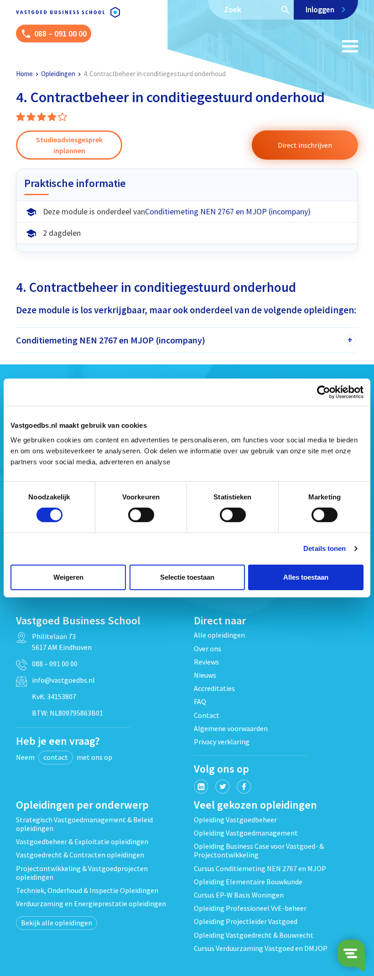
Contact (206, 715)
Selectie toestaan (187, 577)
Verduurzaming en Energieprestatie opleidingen (91, 903)
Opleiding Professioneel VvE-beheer (250, 908)
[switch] (141, 515)
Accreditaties (214, 688)
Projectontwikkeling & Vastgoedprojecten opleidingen (82, 873)
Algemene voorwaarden (231, 728)
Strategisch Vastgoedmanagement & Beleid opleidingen (84, 824)
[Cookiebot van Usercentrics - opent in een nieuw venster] (324, 392)
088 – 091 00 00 (55, 663)
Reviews (206, 661)
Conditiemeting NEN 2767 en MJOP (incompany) (228, 211)
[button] (305, 145)
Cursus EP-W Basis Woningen (239, 894)
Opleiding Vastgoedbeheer (235, 819)
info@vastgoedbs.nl (63, 680)
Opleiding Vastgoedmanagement (246, 832)
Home (24, 73)
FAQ (200, 701)
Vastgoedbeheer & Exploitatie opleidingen (82, 841)
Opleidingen (58, 73)
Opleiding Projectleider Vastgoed (245, 921)
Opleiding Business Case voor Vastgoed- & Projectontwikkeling (259, 850)
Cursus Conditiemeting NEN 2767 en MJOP (260, 868)
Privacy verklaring (221, 741)
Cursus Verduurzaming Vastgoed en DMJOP (260, 948)
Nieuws (205, 675)
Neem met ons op (64, 757)
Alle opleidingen (219, 634)
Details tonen (324, 548)
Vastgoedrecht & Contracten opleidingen (80, 854)
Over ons (207, 648)
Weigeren (68, 577)
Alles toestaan (305, 577)
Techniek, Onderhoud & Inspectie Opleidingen (87, 890)
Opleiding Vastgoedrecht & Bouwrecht (253, 935)
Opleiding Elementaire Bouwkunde (248, 881)
